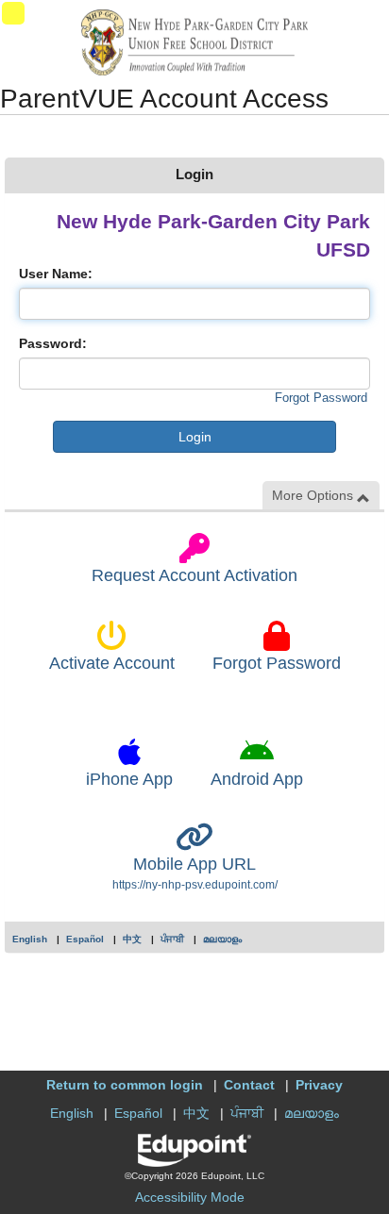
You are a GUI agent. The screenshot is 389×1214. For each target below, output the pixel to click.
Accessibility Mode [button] (190, 1197)
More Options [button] (314, 495)
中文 (132, 939)
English (29, 939)
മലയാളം (222, 939)
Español (85, 939)
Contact (249, 1084)
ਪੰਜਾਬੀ (172, 939)
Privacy (319, 1084)
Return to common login (124, 1084)
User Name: (56, 273)
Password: (53, 343)
